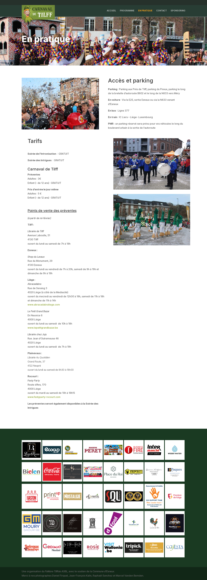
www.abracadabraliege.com (44, 304)
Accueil (111, 11)
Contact (161, 11)
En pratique (145, 11)
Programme (127, 11)
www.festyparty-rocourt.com (44, 396)
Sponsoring (178, 11)
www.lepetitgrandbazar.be (43, 327)
